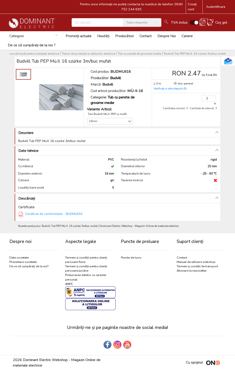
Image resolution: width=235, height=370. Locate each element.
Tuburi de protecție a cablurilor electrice (88, 54)
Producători (124, 36)
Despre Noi (166, 36)
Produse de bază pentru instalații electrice (31, 54)
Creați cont (192, 6)
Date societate (19, 258)
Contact (146, 36)
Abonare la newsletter (192, 271)
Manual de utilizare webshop (196, 262)
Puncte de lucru (131, 258)
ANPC (69, 284)
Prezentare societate (23, 262)
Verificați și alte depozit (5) (170, 88)
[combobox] (113, 121)
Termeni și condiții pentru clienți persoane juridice (86, 268)
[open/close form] (228, 61)
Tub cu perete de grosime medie (139, 54)
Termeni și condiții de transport (197, 266)
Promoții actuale (79, 36)
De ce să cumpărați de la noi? (28, 266)
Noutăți (103, 36)
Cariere (187, 36)
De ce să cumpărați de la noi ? (32, 45)
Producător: (106, 78)
